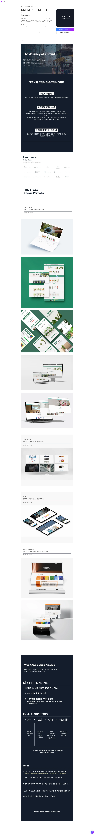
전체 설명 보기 (48, 18)
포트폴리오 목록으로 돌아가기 (29, 6)
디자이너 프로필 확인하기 (65, 32)
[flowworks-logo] (4, 1)
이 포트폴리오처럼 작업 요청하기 (65, 29)
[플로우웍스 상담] (92, 832)
